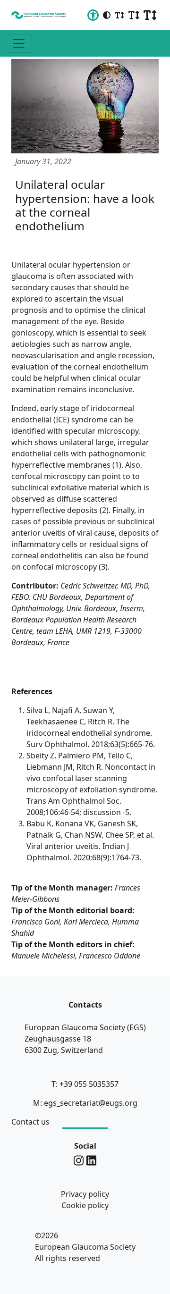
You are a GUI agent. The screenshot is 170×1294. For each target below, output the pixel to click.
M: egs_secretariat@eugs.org (85, 1103)
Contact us (30, 1122)
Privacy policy (85, 1194)
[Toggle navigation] (19, 43)
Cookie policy (85, 1205)
